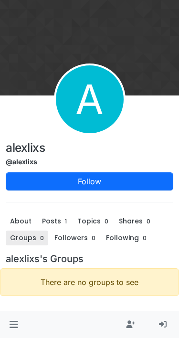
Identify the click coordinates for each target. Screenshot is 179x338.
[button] (13, 324)
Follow (89, 181)
